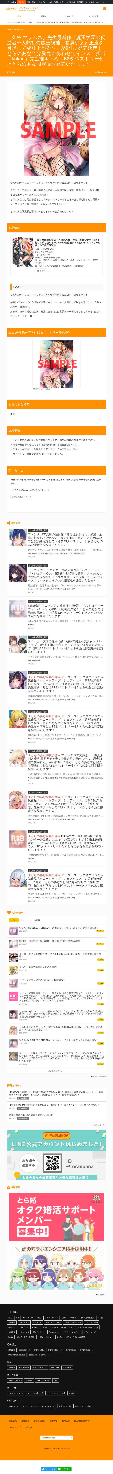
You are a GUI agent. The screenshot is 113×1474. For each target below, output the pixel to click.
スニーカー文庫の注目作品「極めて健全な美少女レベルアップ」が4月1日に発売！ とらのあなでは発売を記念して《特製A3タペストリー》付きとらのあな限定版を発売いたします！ (65, 646)
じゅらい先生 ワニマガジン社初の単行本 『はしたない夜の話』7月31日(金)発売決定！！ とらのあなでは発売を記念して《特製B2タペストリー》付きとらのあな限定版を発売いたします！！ (61, 1014)
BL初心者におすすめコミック (63, 1327)
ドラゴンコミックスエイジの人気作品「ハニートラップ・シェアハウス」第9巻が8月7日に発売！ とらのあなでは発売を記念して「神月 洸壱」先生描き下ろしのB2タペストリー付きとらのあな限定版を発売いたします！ (65, 575)
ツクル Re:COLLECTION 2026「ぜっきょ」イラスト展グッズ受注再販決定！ (59, 1040)
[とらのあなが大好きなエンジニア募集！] (56, 1288)
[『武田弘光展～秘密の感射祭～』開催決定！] (13, 983)
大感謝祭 (11, 1332)
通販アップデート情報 (25, 1337)
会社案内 (25, 1421)
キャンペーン (24, 1322)
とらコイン (41, 2)
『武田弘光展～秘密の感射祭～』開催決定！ (42, 980)
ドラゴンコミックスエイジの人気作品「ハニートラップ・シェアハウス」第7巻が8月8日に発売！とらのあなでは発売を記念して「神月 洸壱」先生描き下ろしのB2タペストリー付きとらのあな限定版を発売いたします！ (65, 723)
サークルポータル (92, 2)
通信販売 (73, 1318)
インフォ (21, 2)
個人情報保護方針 (82, 1421)
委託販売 (13, 1421)
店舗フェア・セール (53, 1322)
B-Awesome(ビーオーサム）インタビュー (64, 1332)
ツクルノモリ (24, 1332)
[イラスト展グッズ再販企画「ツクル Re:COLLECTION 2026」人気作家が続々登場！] (13, 957)
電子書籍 (80, 2)
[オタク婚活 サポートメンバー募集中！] (56, 1239)
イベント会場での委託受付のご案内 (38, 967)
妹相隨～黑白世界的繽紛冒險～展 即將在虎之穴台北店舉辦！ (51, 940)
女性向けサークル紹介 (73, 1322)
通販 (28, 2)
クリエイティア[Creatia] (56, 1393)
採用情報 (53, 1421)
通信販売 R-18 (24, 1350)
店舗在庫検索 (24, 1368)
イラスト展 (71, 2)
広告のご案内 (39, 1421)
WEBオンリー (59, 2)
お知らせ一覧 (13, 1406)
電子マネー (55, 1368)
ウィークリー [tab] (26, 920)
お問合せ (29, 1427)
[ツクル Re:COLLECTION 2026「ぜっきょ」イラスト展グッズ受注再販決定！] (13, 1043)
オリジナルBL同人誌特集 (75, 1337)
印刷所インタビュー (45, 1337)
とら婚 (50, 2)
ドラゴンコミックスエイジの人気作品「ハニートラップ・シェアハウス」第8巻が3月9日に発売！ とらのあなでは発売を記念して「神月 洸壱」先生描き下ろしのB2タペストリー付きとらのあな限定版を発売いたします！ (65, 684)
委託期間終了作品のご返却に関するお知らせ (31, 1115)
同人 (10, 1318)
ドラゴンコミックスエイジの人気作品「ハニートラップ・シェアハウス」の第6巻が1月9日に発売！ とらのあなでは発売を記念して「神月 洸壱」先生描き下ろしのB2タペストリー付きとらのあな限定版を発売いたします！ (65, 804)
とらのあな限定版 (87, 1318)
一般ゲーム (24, 1327)
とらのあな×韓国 (91, 1322)
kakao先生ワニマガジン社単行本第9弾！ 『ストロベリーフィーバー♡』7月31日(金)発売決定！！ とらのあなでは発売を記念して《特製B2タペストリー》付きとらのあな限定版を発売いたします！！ (66, 611)
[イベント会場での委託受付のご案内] (13, 970)
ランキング (68, 16)
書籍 (17, 1318)
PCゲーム (11, 1327)
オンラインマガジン (29, 1406)
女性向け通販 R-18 (55, 1350)
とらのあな (12, 2)
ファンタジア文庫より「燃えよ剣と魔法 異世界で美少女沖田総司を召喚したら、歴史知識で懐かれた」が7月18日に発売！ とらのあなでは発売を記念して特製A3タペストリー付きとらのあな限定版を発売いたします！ (65, 762)
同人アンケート (39, 1332)
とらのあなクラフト (15, 1393)
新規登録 (29, 1381)
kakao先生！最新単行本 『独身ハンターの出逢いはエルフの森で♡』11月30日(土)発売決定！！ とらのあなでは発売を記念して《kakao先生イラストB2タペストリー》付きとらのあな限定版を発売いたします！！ (65, 843)
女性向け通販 (39, 1350)
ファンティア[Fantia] (35, 1393)
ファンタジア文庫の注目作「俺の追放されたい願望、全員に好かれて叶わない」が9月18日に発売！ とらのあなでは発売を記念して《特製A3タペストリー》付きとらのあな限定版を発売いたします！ (65, 540)
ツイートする (50, 1469)
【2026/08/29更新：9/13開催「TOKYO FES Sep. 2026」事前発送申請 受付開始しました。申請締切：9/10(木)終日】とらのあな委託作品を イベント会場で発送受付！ (56, 1093)
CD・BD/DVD (28, 1318)
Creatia (59, 1337)
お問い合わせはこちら (21, 497)
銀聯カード (67, 1368)
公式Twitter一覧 (65, 1406)
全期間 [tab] (37, 920)
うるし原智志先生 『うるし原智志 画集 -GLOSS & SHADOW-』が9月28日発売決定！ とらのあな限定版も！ (61, 1028)
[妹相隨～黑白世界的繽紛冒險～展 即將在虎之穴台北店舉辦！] (13, 944)
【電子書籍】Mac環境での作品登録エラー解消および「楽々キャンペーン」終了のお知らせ (54, 1105)
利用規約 (66, 1421)
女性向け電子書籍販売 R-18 (39, 1355)
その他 (100, 1318)
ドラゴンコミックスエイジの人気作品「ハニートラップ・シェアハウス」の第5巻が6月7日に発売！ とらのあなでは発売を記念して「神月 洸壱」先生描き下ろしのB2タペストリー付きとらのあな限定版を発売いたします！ (65, 882)
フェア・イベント (51, 1318)
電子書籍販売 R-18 (87, 1350)
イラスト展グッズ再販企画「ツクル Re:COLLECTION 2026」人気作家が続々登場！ (60, 955)
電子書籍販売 (71, 1350)
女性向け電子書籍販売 (16, 1355)
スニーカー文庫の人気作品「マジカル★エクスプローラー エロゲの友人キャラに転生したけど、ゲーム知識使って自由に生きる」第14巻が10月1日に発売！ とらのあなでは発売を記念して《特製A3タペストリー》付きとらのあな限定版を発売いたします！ (61, 1057)
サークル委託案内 (15, 1381)
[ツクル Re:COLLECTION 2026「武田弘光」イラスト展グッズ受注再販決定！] (13, 931)
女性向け (44, 16)
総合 (19, 16)
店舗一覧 (11, 1368)
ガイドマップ (15, 1427)
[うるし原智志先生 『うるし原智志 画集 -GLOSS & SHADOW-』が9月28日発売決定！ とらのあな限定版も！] (13, 1030)
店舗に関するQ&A (39, 1368)
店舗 (33, 2)
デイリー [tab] (14, 920)
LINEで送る (66, 1469)
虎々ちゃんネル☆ (48, 1406)
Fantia (10, 1337)
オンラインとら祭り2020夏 (88, 1327)
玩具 (39, 1318)
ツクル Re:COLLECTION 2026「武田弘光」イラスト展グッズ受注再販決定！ (59, 927)
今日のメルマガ (90, 1332)
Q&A (55, 1381)
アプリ (45, 1327)
